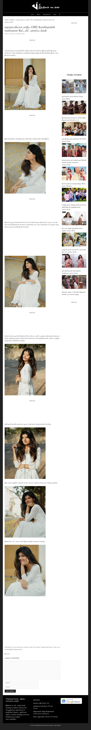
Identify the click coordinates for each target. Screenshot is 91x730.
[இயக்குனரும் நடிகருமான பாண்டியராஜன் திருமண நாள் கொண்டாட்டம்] (74, 108)
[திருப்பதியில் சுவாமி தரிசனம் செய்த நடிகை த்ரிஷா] (74, 86)
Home (7, 20)
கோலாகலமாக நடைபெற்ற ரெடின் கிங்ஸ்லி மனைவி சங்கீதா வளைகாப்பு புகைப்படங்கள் (74, 162)
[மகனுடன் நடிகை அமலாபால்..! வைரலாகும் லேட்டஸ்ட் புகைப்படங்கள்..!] (74, 240)
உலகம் (54, 14)
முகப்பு (32, 14)
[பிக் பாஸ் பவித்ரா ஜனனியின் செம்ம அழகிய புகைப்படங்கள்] (74, 218)
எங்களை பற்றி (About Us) (41, 703)
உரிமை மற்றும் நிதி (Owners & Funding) (45, 717)
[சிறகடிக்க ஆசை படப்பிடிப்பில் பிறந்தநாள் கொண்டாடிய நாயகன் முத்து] (74, 282)
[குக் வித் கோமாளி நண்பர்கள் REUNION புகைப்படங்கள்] (74, 129)
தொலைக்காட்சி (46, 14)
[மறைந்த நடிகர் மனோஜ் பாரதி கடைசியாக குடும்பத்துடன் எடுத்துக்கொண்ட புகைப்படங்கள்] (74, 195)
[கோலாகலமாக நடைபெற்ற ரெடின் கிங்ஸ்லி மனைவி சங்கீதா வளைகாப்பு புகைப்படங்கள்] (74, 150)
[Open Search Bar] (60, 14)
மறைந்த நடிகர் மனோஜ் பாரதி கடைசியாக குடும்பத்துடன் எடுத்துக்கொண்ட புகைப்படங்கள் (74, 207)
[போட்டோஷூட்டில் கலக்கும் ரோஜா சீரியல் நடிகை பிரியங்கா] (74, 174)
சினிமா (38, 14)
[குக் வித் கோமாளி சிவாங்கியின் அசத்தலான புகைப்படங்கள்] (74, 261)
